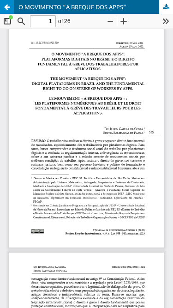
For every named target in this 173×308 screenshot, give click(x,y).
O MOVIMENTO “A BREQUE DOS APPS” (72, 7)
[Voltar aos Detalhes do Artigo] (7, 7)
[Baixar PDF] (166, 7)
